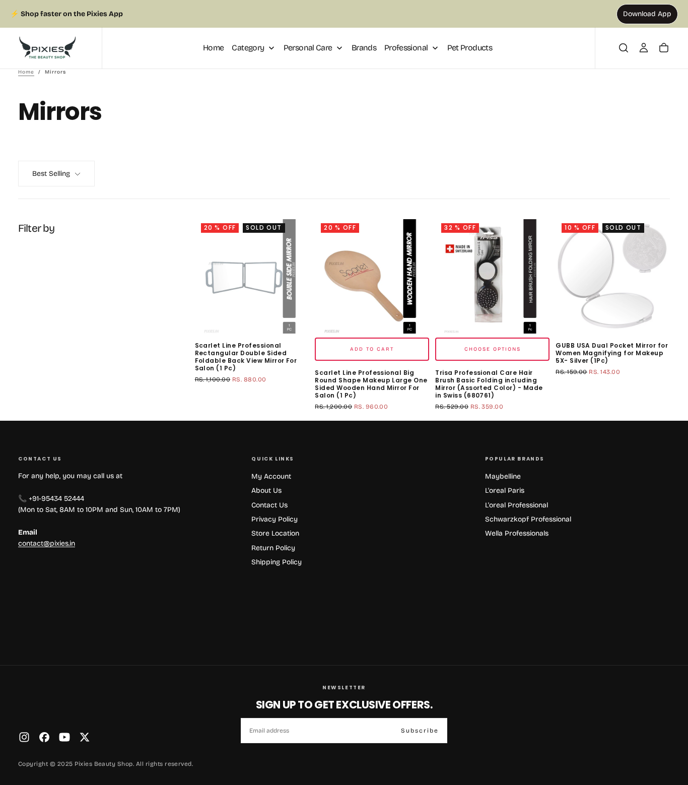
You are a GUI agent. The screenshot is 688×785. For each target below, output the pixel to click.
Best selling (51, 173)
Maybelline (503, 476)
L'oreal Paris (504, 490)
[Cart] (664, 48)
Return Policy (273, 548)
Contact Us (269, 505)
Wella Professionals (516, 533)
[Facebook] (44, 737)
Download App (647, 14)
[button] (623, 48)
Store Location (275, 533)
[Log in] (644, 48)
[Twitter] (85, 737)
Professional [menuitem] (406, 47)
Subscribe (420, 730)
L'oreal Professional (516, 505)
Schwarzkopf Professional (528, 519)
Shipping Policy (276, 562)
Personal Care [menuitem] (308, 47)
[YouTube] (64, 737)
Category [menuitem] (248, 47)
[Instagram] (24, 737)
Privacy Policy (274, 519)
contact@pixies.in (46, 543)
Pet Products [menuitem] (469, 47)
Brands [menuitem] (364, 47)
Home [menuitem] (213, 47)
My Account (271, 476)
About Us (266, 490)
